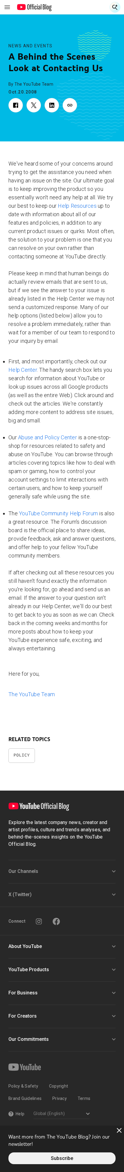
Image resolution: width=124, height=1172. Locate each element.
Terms (84, 1098)
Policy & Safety (23, 1086)
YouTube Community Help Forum (58, 513)
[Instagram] (38, 921)
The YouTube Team (31, 694)
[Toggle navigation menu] (7, 7)
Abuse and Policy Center (47, 437)
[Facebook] (56, 921)
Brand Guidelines (25, 1098)
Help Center (22, 370)
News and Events (30, 45)
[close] (119, 1130)
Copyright (58, 1086)
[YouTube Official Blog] (34, 7)
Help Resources (77, 206)
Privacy (59, 1098)
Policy (22, 755)
